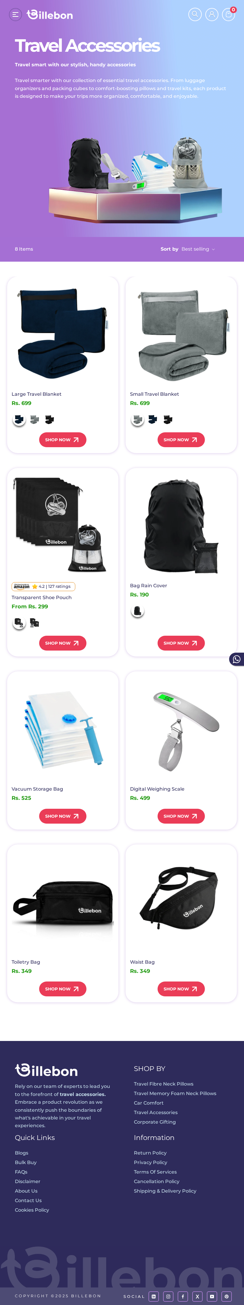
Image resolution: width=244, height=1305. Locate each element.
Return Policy (150, 1153)
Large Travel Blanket (37, 394)
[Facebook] (183, 1296)
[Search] (195, 14)
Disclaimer (27, 1181)
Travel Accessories (156, 1112)
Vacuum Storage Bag (37, 789)
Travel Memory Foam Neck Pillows (175, 1093)
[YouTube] (212, 1296)
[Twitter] (197, 1296)
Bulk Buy (26, 1162)
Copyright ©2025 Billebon (58, 1295)
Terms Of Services (155, 1172)
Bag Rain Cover (148, 585)
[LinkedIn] (153, 1296)
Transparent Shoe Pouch (42, 597)
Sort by (185, 249)
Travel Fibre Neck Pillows (163, 1084)
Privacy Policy (150, 1162)
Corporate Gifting (155, 1122)
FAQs (21, 1172)
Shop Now (58, 439)
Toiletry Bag (26, 962)
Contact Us (28, 1200)
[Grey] (34, 419)
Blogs (21, 1153)
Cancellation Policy (156, 1181)
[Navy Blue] (19, 419)
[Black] (49, 419)
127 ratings (59, 586)
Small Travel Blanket (154, 394)
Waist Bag (142, 962)
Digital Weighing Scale (157, 789)
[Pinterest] (226, 1296)
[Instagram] (168, 1296)
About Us (26, 1191)
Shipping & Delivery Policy (165, 1191)
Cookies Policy (32, 1210)
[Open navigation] (15, 14)
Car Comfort (149, 1103)
